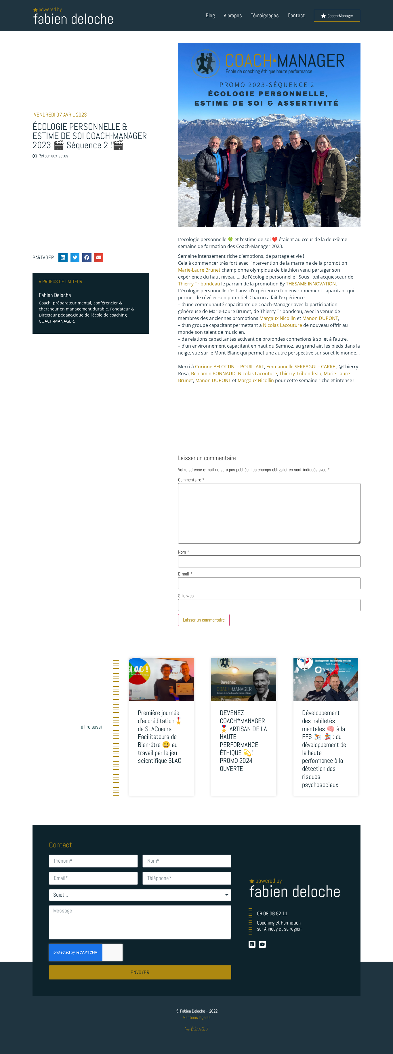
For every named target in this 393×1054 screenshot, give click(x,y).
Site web (186, 596)
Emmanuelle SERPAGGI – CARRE (300, 366)
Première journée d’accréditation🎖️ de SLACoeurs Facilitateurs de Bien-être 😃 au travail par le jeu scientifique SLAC (160, 736)
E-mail (185, 574)
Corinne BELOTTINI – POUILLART (229, 366)
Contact (296, 15)
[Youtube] (262, 944)
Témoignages (265, 15)
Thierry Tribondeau (199, 284)
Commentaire (191, 480)
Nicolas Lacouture (282, 325)
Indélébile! (197, 1029)
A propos (233, 15)
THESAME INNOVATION (311, 284)
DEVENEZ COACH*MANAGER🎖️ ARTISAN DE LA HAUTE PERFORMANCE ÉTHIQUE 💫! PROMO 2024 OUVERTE (243, 740)
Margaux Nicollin (278, 318)
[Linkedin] (252, 944)
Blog (210, 15)
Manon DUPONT (320, 318)
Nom (183, 552)
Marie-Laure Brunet (199, 270)
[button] (63, 257)
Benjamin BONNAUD (213, 373)
